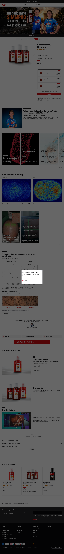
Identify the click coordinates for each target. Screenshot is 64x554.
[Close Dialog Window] (41, 270)
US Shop (25, 278)
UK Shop (25, 280)
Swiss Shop (25, 282)
